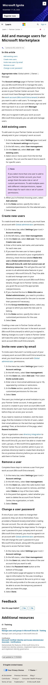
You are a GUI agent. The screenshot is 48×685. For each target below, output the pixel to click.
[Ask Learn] (40, 29)
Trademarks (18, 682)
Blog (32, 675)
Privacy (15, 679)
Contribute (6, 679)
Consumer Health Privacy (31, 679)
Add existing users (11, 56)
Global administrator (24, 224)
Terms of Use (6, 682)
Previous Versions (21, 675)
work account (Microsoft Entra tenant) (21, 97)
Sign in (43, 24)
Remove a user (9, 65)
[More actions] (44, 29)
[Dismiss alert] (44, 3)
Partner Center (14, 29)
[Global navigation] (2, 24)
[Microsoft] (24, 24)
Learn (4, 29)
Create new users (10, 59)
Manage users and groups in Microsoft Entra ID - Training (24, 631)
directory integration (32, 434)
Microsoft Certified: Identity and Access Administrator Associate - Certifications (23, 641)
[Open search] (38, 24)
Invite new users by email (13, 62)
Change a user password (13, 68)
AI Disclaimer (7, 675)
